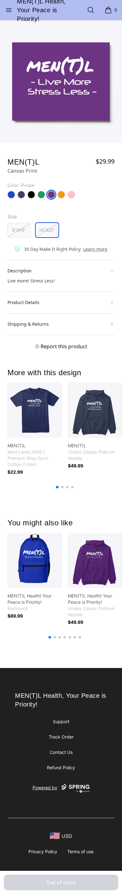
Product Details (23, 302)
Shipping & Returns (28, 324)
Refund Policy (61, 767)
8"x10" (19, 230)
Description (20, 271)
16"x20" (47, 230)
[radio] (19, 230)
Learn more (95, 249)
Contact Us (61, 752)
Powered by (45, 787)
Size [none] (12, 216)
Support (61, 721)
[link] (34, 410)
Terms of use (80, 851)
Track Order (61, 736)
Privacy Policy (42, 851)
